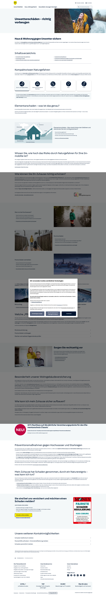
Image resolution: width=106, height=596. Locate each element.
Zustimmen (68, 313)
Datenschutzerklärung (36, 302)
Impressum (59, 305)
